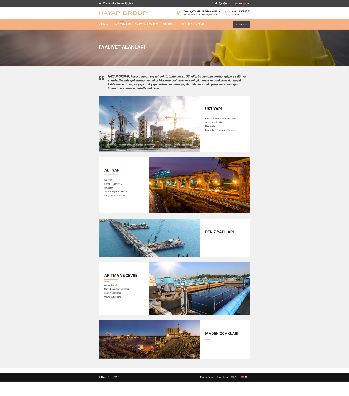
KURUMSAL (104, 24)
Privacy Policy (207, 377)
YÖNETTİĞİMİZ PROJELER (146, 24)
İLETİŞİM (200, 24)
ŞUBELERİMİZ (186, 24)
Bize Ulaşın (241, 24)
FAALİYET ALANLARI (122, 24)
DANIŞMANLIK (169, 24)
